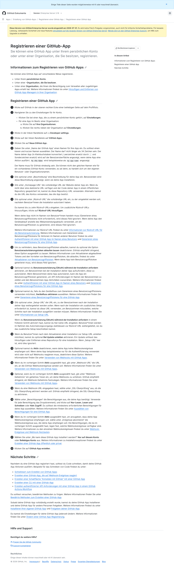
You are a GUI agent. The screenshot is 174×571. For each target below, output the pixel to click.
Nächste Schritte (23, 457)
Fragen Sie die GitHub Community (27, 542)
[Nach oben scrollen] (168, 565)
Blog (104, 561)
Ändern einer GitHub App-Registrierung (45, 516)
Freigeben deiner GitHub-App (65, 508)
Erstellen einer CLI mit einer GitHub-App (34, 482)
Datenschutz (56, 561)
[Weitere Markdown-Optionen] (138, 48)
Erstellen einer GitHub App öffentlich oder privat (38, 443)
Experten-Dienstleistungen (89, 561)
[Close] (167, 4)
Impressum (34, 561)
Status (66, 561)
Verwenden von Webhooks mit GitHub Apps (65, 357)
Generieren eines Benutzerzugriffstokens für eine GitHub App (49, 297)
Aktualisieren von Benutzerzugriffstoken (34, 259)
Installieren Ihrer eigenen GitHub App (28, 508)
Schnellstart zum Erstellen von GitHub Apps (36, 472)
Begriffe (45, 561)
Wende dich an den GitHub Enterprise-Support (127, 31)
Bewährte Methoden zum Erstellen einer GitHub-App (36, 497)
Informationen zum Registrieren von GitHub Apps (47, 67)
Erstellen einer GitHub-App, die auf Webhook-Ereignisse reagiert (46, 475)
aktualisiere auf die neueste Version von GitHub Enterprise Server (80, 31)
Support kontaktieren (22, 546)
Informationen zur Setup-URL (34, 314)
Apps (8, 19)
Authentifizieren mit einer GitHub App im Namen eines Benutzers (46, 239)
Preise (73, 561)
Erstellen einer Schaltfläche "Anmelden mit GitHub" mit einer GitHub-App (50, 479)
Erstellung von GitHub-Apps (24, 19)
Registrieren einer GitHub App (51, 19)
